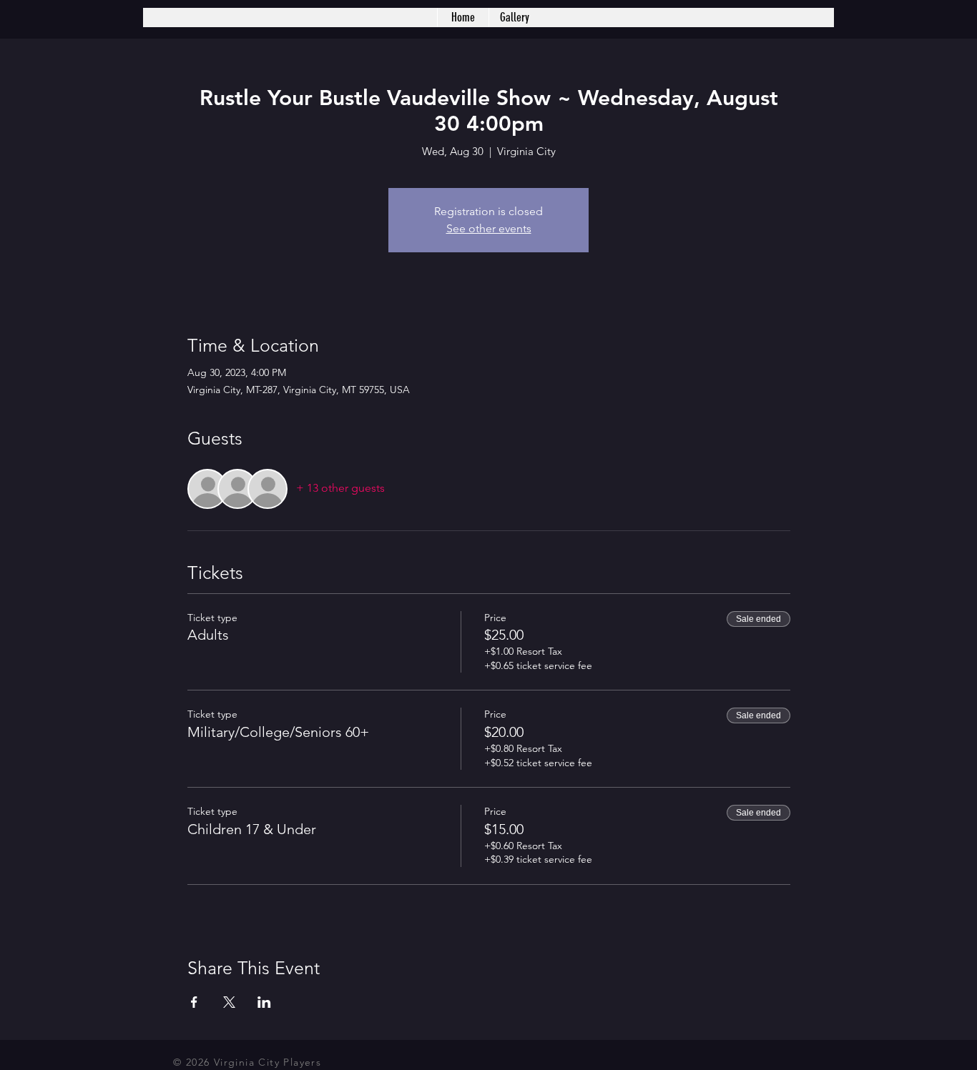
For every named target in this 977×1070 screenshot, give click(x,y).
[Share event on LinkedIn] (264, 1002)
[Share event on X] (229, 1002)
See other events (488, 228)
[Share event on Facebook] (194, 1002)
